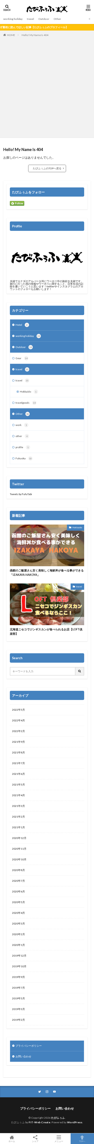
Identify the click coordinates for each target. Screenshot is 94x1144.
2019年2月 (18, 1019)
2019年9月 (18, 977)
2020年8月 (18, 870)
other (22, 436)
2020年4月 (18, 912)
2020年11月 (19, 848)
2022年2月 (18, 731)
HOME (11, 35)
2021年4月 (18, 795)
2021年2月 (18, 816)
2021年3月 (18, 806)
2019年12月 (19, 955)
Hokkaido (28, 391)
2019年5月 (18, 998)
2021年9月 (18, 741)
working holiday (13, 19)
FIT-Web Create (39, 1122)
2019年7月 (18, 987)
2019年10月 (19, 966)
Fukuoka (24, 458)
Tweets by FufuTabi (21, 494)
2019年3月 (18, 1009)
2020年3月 (18, 923)
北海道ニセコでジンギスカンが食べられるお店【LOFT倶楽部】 (46, 631)
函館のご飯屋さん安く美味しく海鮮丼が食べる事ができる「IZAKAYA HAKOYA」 (47, 572)
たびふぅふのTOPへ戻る (47, 168)
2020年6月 (18, 891)
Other (57, 19)
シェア (35, 1141)
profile (22, 447)
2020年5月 (18, 902)
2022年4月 (18, 720)
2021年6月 (18, 773)
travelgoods (26, 402)
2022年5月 (18, 709)
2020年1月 (18, 945)
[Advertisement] (47, 86)
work (21, 425)
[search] (79, 671)
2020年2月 (18, 934)
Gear (22, 358)
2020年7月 (18, 880)
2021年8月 (18, 752)
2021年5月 (18, 784)
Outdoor (43, 19)
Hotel (22, 324)
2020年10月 (19, 859)
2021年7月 (18, 763)
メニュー (58, 1141)
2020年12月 (19, 838)
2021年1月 (18, 827)
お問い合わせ (23, 1056)
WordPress (74, 1122)
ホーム (12, 1141)
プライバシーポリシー (29, 1045)
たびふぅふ (58, 1117)
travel (30, 19)
